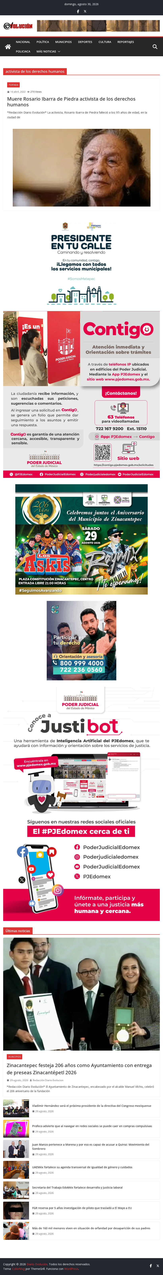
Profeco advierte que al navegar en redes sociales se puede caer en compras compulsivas (92, 1126)
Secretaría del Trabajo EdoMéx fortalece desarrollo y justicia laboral (77, 1187)
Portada (13, 84)
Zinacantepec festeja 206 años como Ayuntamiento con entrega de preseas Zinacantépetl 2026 (79, 1069)
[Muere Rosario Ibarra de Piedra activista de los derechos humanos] (81, 168)
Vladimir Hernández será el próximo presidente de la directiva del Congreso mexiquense (91, 1106)
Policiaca (23, 51)
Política (43, 42)
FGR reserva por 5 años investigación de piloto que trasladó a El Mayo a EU (82, 1208)
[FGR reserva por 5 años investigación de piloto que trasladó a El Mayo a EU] (16, 1211)
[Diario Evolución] (8, 46)
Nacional (23, 42)
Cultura (105, 42)
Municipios (63, 42)
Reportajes (125, 42)
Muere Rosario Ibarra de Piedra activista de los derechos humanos (71, 101)
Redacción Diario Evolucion (48, 1080)
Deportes (85, 42)
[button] (58, 51)
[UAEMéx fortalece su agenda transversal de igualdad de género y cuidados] (16, 1170)
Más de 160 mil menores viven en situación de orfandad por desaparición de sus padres (91, 1228)
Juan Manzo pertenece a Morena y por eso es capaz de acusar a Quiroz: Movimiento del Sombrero (90, 1147)
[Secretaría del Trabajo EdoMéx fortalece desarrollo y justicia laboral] (16, 1190)
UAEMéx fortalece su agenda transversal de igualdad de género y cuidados (82, 1167)
